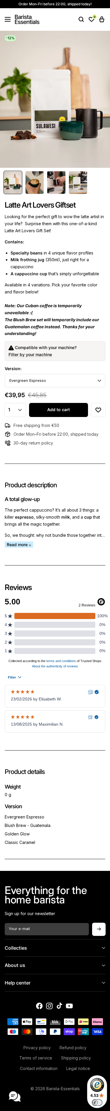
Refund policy (73, 1047)
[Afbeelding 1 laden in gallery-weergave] (13, 182)
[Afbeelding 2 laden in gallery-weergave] (34, 182)
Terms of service (35, 1057)
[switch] (97, 1102)
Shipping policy (76, 1057)
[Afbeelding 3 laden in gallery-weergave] (56, 182)
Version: (13, 368)
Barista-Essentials (63, 1088)
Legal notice (78, 1068)
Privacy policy (37, 1047)
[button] (7, 19)
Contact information (38, 1068)
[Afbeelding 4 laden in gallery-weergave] (78, 182)
